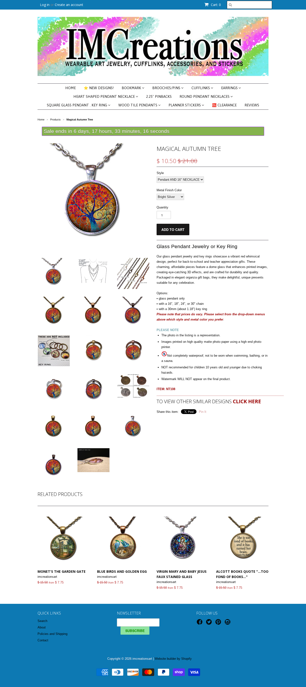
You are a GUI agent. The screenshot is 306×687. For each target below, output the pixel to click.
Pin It (202, 412)
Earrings (230, 88)
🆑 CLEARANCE (224, 105)
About (42, 627)
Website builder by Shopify (173, 658)
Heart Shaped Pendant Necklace (104, 96)
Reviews (252, 105)
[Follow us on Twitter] (209, 623)
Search (42, 621)
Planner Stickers (185, 105)
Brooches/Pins (166, 88)
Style (160, 173)
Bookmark (132, 88)
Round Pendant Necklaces (205, 96)
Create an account (69, 4)
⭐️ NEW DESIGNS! (99, 88)
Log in (44, 4)
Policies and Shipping (52, 634)
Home (70, 88)
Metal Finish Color (169, 190)
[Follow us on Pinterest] (219, 623)
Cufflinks (201, 88)
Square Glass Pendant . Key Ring (77, 105)
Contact (43, 640)
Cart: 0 (215, 4)
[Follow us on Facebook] (200, 623)
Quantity (162, 207)
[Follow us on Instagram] (228, 623)
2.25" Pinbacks (159, 96)
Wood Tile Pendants (138, 105)
